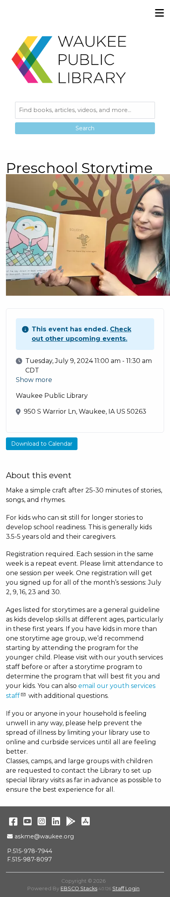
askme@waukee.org (44, 836)
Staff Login (126, 888)
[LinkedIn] (56, 821)
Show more (34, 380)
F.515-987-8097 (29, 859)
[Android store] (71, 821)
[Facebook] (13, 821)
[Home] (69, 59)
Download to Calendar (41, 443)
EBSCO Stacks (78, 888)
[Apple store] (85, 821)
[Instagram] (42, 821)
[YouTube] (27, 821)
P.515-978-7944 (29, 851)
